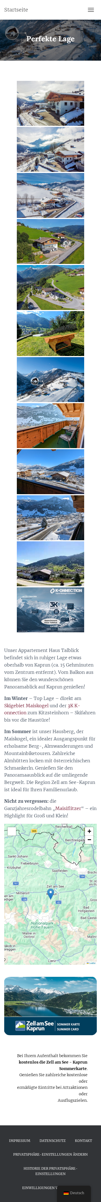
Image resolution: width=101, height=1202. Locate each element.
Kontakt (83, 1141)
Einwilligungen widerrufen (50, 1188)
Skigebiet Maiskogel (26, 705)
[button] (50, 894)
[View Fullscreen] (12, 831)
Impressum (19, 1141)
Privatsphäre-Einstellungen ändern (50, 1154)
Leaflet (92, 962)
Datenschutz (53, 1141)
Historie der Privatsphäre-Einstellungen (51, 1171)
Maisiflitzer (68, 808)
